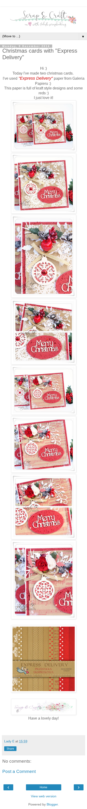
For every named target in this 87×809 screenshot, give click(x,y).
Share (10, 748)
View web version (43, 796)
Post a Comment (19, 771)
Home (43, 787)
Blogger (52, 804)
